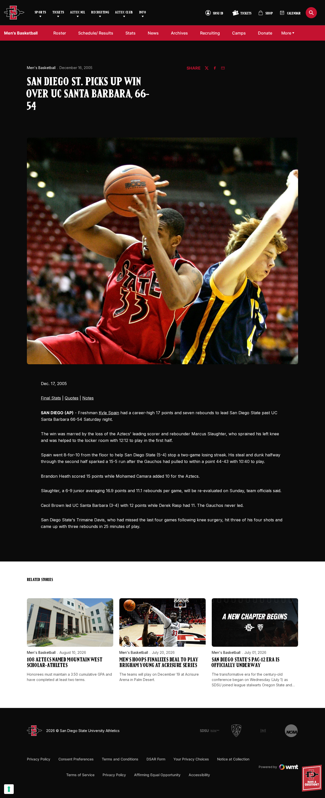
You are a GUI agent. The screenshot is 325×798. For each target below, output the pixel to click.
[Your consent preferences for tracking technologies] (9, 789)
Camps (240, 33)
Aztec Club (124, 12)
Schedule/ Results (95, 33)
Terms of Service (80, 774)
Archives (179, 33)
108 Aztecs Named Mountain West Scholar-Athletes (64, 663)
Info (142, 12)
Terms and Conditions (120, 759)
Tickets (58, 12)
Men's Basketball (41, 67)
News (153, 33)
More (286, 33)
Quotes (71, 398)
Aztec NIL (77, 12)
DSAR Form (156, 759)
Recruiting (100, 12)
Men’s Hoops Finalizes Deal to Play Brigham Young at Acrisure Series (158, 663)
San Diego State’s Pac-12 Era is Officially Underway (245, 663)
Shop (265, 15)
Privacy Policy (38, 759)
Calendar (294, 13)
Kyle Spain (109, 412)
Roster (59, 33)
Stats (130, 33)
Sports (40, 12)
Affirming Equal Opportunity (157, 775)
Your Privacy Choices (191, 759)
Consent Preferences (76, 759)
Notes (88, 398)
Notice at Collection (233, 759)
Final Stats (51, 398)
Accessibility (199, 774)
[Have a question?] (312, 778)
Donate (266, 33)
